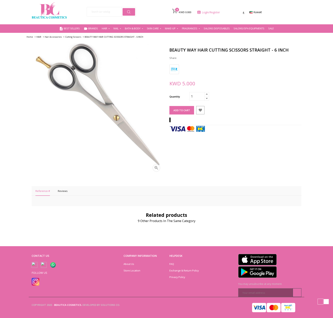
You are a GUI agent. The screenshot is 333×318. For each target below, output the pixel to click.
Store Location (132, 270)
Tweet (187, 58)
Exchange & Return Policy (184, 270)
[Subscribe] (297, 292)
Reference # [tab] (42, 191)
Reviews (63, 191)
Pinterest (193, 58)
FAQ (171, 264)
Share (181, 58)
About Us (129, 264)
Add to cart (181, 110)
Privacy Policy (177, 277)
